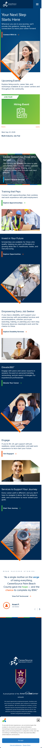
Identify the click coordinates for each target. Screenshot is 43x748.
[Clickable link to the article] (21, 115)
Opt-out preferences (16, 745)
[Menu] (37, 4)
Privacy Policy (27, 745)
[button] (38, 720)
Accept (20, 740)
